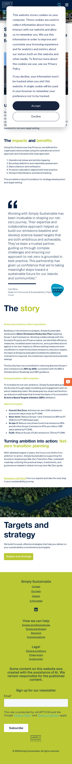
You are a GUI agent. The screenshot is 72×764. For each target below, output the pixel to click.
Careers (36, 596)
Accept (36, 105)
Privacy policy (36, 655)
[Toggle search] (59, 5)
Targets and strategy (18, 556)
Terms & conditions (36, 651)
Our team (36, 591)
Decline (36, 116)
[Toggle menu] (66, 5)
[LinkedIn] (36, 609)
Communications (36, 637)
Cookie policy (36, 659)
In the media (36, 600)
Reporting (36, 633)
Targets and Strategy (36, 629)
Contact (36, 586)
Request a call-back (15, 478)
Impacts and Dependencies (36, 625)
